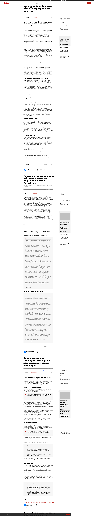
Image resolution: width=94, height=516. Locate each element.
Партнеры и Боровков (41, 110)
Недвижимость (56, 349)
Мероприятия (49, 3)
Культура (34, 502)
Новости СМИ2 (26, 172)
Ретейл (29, 502)
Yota (45, 52)
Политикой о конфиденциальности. (61, 514)
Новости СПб (42, 349)
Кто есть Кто (58, 3)
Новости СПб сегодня (47, 349)
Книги (31, 502)
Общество (33, 349)
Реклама (54, 3)
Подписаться (53, 0)
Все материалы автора (34, 17)
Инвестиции (52, 349)
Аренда (26, 349)
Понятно (67, 514)
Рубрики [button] (38, 3)
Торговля (26, 502)
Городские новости (48, 502)
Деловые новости (38, 349)
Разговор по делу (30, 349)
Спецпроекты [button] (43, 3)
